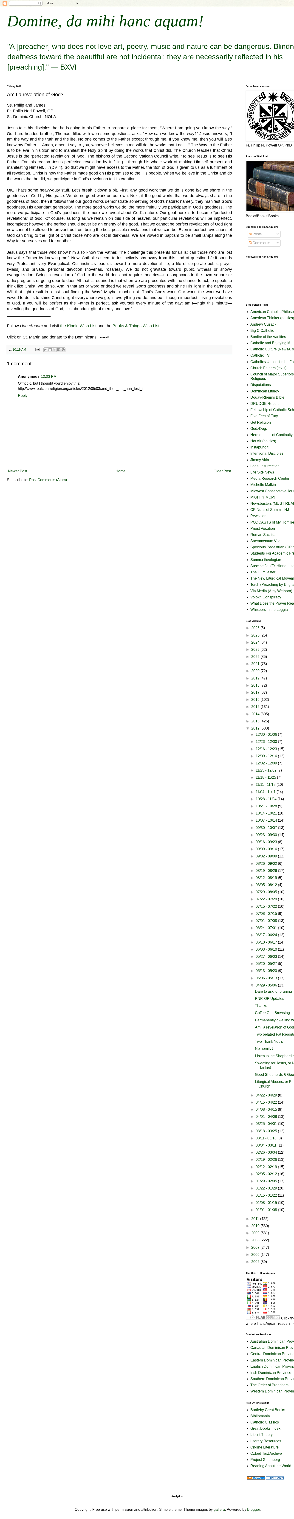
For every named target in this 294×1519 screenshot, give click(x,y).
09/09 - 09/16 (267, 849)
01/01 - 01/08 (267, 1210)
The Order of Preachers (269, 1385)
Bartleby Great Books (267, 1410)
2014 (255, 714)
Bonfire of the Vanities (268, 337)
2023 (255, 649)
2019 (255, 678)
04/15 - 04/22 (267, 1102)
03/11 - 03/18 (266, 1138)
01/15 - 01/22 (267, 1195)
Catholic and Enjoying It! (270, 343)
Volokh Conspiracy (265, 597)
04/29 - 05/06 (267, 985)
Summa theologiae (265, 560)
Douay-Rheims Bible (267, 397)
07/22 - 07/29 (267, 899)
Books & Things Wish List (136, 326)
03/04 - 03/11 (266, 1145)
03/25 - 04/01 (267, 1124)
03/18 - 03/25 (267, 1131)
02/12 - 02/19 (267, 1167)
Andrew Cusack (263, 324)
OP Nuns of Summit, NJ (269, 510)
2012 (255, 728)
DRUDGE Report (264, 404)
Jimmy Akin (259, 460)
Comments (261, 243)
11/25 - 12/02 (266, 770)
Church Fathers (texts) (268, 368)
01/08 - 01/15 (267, 1203)
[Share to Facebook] (59, 349)
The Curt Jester (262, 572)
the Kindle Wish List (78, 326)
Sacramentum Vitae (266, 541)
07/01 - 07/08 (267, 921)
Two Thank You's (269, 1041)
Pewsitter (258, 516)
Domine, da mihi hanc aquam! (105, 21)
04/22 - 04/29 (267, 1095)
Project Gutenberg (265, 1460)
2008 (255, 1240)
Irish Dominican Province (270, 1373)
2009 (255, 1233)
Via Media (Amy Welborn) (271, 591)
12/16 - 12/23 (267, 749)
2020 (255, 671)
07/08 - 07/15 (267, 914)
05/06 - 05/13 (267, 978)
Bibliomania (260, 1416)
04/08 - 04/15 (267, 1109)
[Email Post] (37, 349)
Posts (257, 234)
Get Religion (260, 422)
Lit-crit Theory (261, 1435)
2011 (255, 1219)
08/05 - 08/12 (267, 885)
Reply (23, 395)
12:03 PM (49, 376)
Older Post (222, 471)
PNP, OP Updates (269, 998)
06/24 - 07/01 (267, 928)
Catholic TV (260, 355)
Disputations (260, 385)
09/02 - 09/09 (267, 856)
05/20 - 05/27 (267, 964)
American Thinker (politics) (272, 318)
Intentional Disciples (266, 453)
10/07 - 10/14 (267, 820)
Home (120, 471)
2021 (255, 664)
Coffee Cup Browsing (272, 1013)
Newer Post (17, 471)
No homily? (264, 1049)
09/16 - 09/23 (267, 842)
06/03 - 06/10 (267, 949)
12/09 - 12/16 (267, 756)
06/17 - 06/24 (267, 935)
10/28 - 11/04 (266, 799)
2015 (255, 707)
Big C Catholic (262, 331)
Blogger (253, 1509)
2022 (255, 657)
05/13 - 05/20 (267, 971)
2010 (255, 1226)
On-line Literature (264, 1447)
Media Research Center (269, 478)
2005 (255, 1262)
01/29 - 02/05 (267, 1181)
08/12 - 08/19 (267, 878)
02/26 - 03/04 (267, 1152)
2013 (255, 721)
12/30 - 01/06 (267, 734)
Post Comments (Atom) (48, 480)
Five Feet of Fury (264, 416)
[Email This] (45, 349)
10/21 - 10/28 (267, 806)
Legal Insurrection (265, 466)
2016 (255, 700)
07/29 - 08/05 (267, 892)
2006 (255, 1255)
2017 (255, 692)
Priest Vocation (262, 528)
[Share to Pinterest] (63, 349)
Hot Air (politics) (263, 441)
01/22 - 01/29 (267, 1188)
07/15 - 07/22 (267, 906)
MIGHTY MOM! (262, 497)
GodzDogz (259, 429)
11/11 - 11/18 (266, 784)
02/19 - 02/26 (267, 1159)
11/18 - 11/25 (266, 777)
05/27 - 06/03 (267, 956)
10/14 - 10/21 (267, 813)
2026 (255, 628)
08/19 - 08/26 (267, 871)
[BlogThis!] (50, 349)
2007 (255, 1247)
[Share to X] (54, 349)
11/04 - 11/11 (266, 792)
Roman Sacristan (264, 535)
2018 (255, 685)
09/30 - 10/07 (267, 828)
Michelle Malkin (263, 485)
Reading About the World (270, 1466)
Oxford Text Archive (266, 1453)
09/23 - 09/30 (267, 835)
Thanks (261, 1006)
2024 (255, 642)
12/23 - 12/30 (267, 742)
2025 (255, 635)
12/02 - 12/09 (267, 763)
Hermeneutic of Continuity (271, 435)
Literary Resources (265, 1441)
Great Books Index (265, 1428)
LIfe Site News (262, 472)
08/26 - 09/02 (267, 863)
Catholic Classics (264, 1422)
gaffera (219, 1509)
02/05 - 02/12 (267, 1174)
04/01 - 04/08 (267, 1117)
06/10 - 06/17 (267, 942)
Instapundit (259, 447)
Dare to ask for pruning (273, 991)
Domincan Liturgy (264, 391)
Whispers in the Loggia (269, 610)
